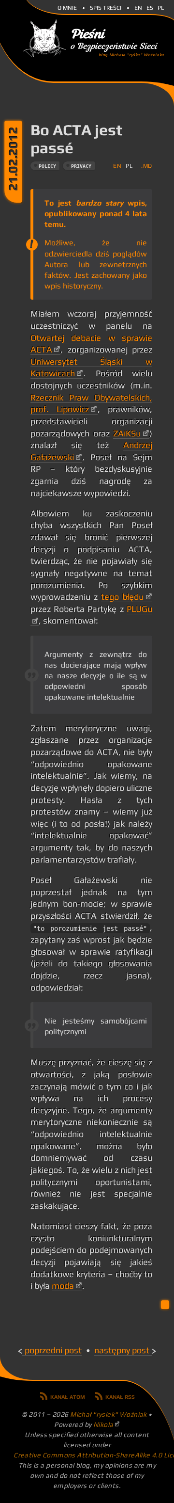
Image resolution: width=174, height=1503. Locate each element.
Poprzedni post (53, 1350)
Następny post (121, 1350)
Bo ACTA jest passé (76, 139)
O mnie (67, 7)
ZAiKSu (127, 433)
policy (47, 166)
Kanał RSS (120, 1395)
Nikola (103, 1424)
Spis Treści (105, 7)
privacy (81, 166)
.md (146, 165)
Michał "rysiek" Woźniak (108, 1414)
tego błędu (122, 597)
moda (63, 1286)
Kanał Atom (67, 1395)
